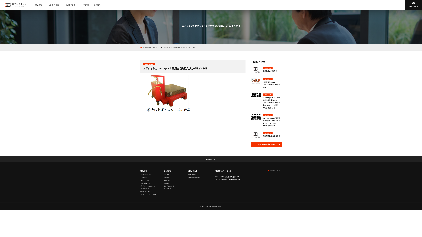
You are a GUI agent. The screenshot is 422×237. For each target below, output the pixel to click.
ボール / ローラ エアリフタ (148, 194)
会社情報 (86, 5)
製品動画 (166, 183)
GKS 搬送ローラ (145, 183)
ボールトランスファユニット (148, 186)
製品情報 (38, 5)
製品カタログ (168, 180)
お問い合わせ (191, 175)
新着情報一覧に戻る (266, 144)
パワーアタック (144, 180)
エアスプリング (144, 189)
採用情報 (97, 5)
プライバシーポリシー (193, 177)
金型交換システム (145, 191)
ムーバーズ (143, 177)
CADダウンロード (72, 5)
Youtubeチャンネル (276, 170)
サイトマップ (167, 189)
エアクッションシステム (147, 175)
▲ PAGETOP (211, 159)
